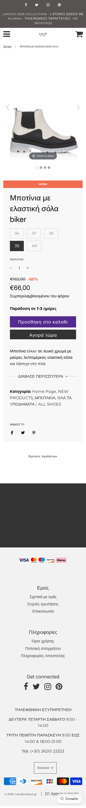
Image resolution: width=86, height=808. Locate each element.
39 (17, 245)
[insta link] (48, 5)
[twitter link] (37, 5)
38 (51, 233)
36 (17, 233)
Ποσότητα (16, 259)
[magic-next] (78, 107)
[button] (45, 768)
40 (34, 245)
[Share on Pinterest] (34, 432)
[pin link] (59, 5)
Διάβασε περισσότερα (41, 376)
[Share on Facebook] (13, 432)
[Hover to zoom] (43, 109)
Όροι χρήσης (43, 641)
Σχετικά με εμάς (43, 596)
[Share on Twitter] (23, 432)
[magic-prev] (7, 107)
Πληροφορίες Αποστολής (43, 655)
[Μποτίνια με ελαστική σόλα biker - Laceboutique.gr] (37, 167)
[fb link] (26, 5)
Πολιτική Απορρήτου (43, 648)
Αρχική (7, 46)
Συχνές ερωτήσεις (43, 604)
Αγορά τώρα (43, 335)
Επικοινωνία (43, 611)
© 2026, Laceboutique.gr (20, 794)
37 (34, 233)
